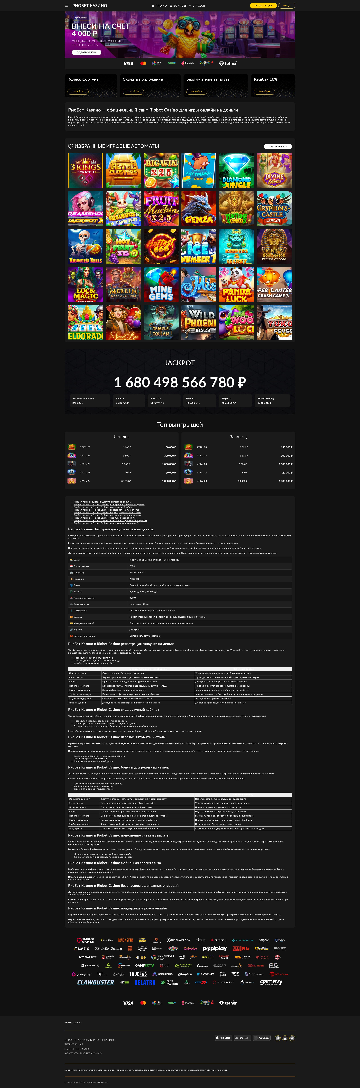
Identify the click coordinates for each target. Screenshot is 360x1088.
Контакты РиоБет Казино (83, 1053)
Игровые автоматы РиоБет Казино (90, 1040)
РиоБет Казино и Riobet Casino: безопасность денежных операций (110, 520)
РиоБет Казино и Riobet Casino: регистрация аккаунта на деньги (109, 504)
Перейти (78, 92)
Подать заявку (86, 52)
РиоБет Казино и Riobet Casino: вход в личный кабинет (104, 507)
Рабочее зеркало (77, 1049)
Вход (286, 6)
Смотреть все (278, 146)
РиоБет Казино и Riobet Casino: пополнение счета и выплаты (107, 515)
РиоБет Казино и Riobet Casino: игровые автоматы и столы (106, 510)
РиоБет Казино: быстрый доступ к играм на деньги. (102, 502)
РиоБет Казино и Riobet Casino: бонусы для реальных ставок (107, 512)
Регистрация (263, 6)
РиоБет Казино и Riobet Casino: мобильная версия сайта (105, 518)
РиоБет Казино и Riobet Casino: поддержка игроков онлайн (106, 523)
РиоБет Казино (89, 6)
